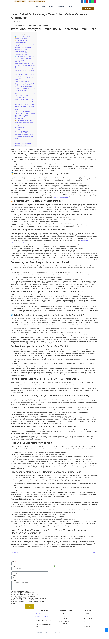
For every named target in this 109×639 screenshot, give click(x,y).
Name (13, 561)
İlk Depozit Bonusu (20, 97)
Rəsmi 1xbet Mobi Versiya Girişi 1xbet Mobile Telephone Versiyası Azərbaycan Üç (24, 125)
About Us (87, 613)
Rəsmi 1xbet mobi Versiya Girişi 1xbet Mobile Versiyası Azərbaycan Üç (25, 70)
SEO (65, 618)
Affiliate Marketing (19, 602)
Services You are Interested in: (20, 591)
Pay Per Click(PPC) (20, 598)
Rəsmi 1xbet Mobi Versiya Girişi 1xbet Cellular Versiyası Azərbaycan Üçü (25, 100)
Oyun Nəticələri (19, 140)
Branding (65, 613)
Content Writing (34, 594)
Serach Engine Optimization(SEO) (25, 596)
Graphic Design (29, 593)
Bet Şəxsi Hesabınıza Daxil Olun (24, 85)
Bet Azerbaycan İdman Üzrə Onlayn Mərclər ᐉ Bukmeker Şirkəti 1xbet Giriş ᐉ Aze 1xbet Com (25, 106)
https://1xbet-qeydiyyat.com (61, 197)
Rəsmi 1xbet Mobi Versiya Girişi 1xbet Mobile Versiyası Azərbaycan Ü (25, 65)
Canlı (16, 141)
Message (13, 580)
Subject (13, 575)
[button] (88, 8)
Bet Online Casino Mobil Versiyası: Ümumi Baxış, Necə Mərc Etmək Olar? (24, 136)
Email (13, 570)
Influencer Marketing (36, 602)
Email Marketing (32, 600)
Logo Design (17, 593)
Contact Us (87, 626)
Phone (13, 566)
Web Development (19, 594)
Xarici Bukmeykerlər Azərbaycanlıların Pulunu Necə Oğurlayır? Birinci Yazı (23, 52)
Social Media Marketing (37, 598)
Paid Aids (16, 603)
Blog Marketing (18, 600)
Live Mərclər (18, 129)
